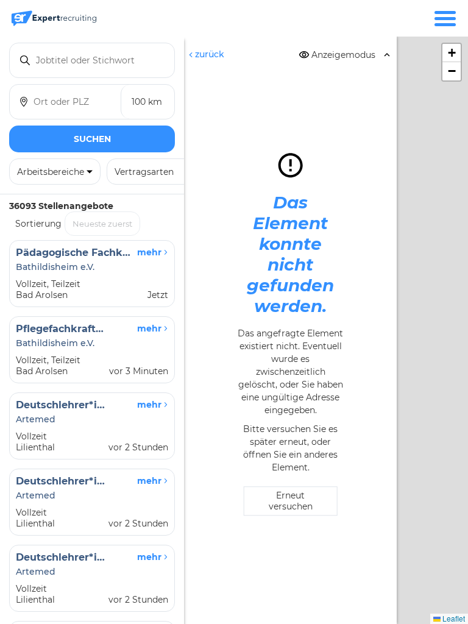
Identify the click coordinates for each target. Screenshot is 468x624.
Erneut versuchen (291, 501)
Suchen (92, 138)
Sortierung (38, 223)
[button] (451, 53)
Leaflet (453, 618)
